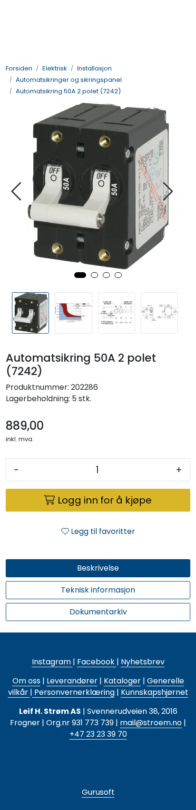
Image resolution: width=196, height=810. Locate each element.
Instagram (52, 661)
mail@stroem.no (151, 722)
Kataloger (122, 680)
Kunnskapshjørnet (154, 692)
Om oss (26, 680)
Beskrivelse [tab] (98, 568)
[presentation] (17, 191)
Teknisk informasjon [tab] (98, 589)
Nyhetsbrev (143, 661)
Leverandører (72, 680)
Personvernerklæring (73, 692)
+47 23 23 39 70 (98, 734)
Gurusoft (98, 792)
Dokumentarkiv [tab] (98, 611)
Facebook (97, 661)
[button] (80, 275)
